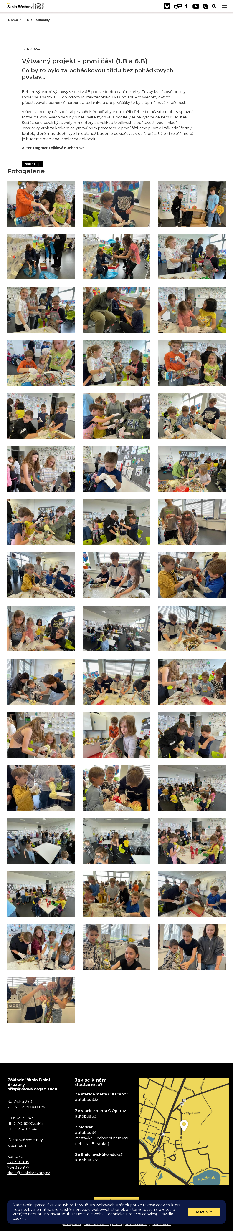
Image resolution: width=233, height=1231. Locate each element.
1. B (26, 20)
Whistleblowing (137, 1224)
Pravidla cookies (96, 1224)
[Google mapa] (184, 1131)
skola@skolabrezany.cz (28, 1173)
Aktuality (42, 20)
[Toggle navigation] (224, 6)
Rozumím (204, 1212)
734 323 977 (18, 1167)
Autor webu (162, 1224)
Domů (13, 20)
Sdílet (31, 164)
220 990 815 (18, 1162)
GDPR (117, 1224)
